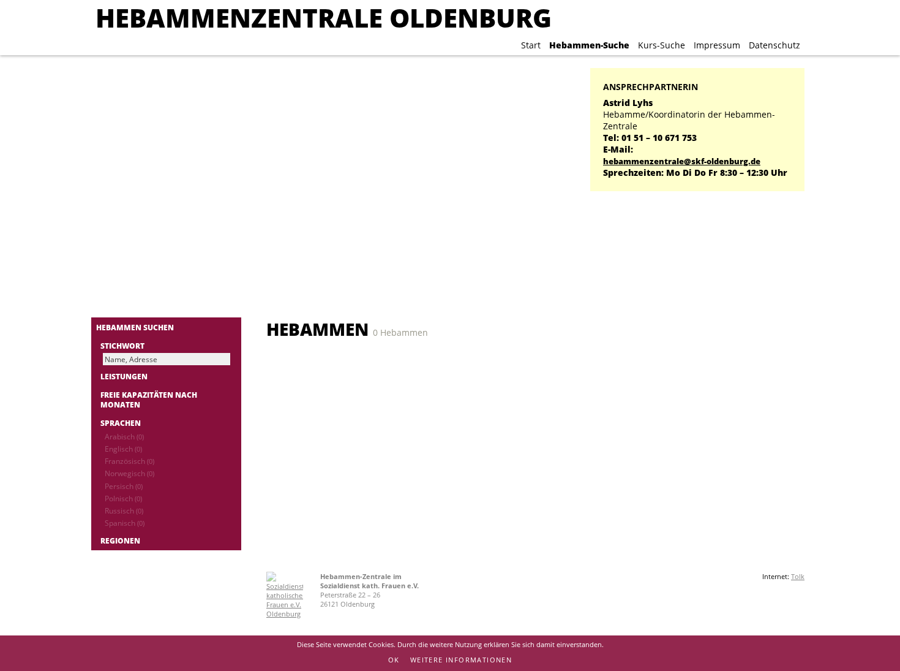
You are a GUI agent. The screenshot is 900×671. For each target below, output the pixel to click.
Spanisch (124, 523)
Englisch (123, 448)
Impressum (717, 45)
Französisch (129, 461)
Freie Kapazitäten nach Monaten (148, 399)
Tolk (797, 576)
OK (394, 659)
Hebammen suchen (135, 327)
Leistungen (124, 376)
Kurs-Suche (661, 45)
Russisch (124, 510)
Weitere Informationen (461, 659)
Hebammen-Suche (589, 45)
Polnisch (123, 498)
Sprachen (120, 423)
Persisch (124, 486)
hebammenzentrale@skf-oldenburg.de (681, 161)
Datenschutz (774, 45)
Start (531, 45)
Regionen (120, 540)
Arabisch (124, 436)
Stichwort (122, 346)
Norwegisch (129, 473)
